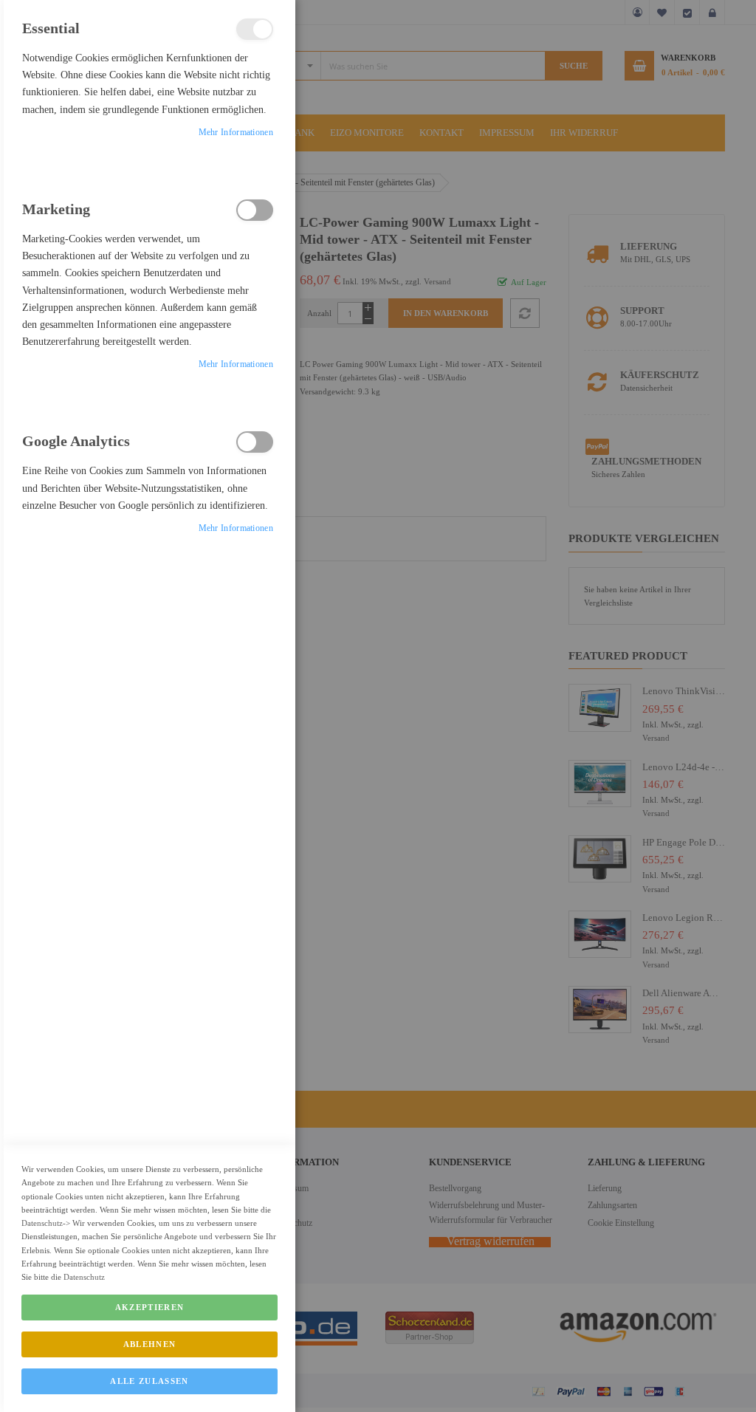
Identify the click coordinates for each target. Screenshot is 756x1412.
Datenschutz (42, 1223)
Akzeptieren (150, 1307)
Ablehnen (149, 1344)
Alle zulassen (149, 1381)
